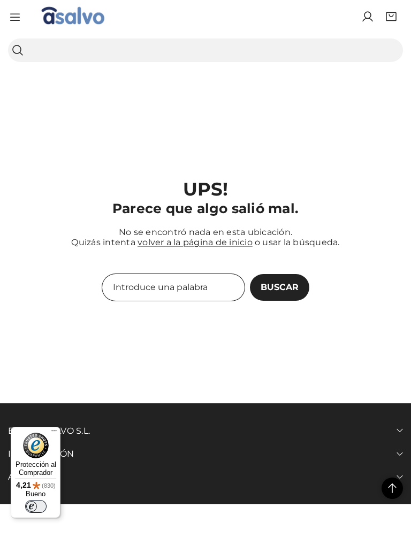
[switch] (36, 506)
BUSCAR (280, 287)
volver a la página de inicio (195, 242)
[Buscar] (17, 50)
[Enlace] (73, 16)
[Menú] (54, 433)
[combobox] (205, 50)
